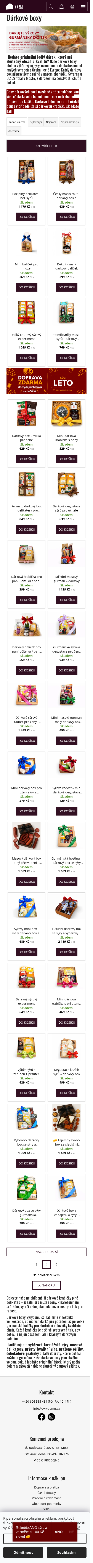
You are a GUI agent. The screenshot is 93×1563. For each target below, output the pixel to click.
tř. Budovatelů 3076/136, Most (46, 1448)
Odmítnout (23, 1552)
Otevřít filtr (46, 146)
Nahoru (48, 1285)
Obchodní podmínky (46, 1504)
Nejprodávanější (70, 121)
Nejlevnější (36, 121)
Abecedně (13, 130)
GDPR (47, 1509)
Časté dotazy (46, 1493)
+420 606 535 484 (34, 1401)
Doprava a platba (46, 1487)
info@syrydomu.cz (46, 1408)
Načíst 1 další (46, 1252)
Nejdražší (51, 121)
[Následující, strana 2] (46, 1264)
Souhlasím (66, 1552)
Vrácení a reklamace (46, 1498)
